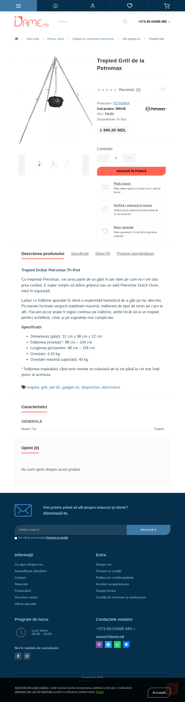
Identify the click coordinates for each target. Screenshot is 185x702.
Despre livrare (106, 590)
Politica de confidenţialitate (115, 577)
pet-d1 (54, 387)
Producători (23, 590)
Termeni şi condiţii (57, 537)
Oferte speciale (25, 604)
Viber (99, 644)
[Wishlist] (163, 89)
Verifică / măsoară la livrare (133, 205)
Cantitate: (105, 149)
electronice (111, 387)
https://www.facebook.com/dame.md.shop (18, 656)
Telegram (108, 644)
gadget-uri (70, 387)
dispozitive (90, 387)
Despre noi (103, 564)
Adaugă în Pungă (131, 171)
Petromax (121, 103)
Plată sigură (122, 183)
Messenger (126, 644)
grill (44, 387)
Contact (20, 577)
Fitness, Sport (55, 39)
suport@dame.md (110, 636)
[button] (92, 5)
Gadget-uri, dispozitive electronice (93, 39)
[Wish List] (129, 5)
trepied (33, 387)
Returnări (21, 584)
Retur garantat (123, 227)
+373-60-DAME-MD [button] (114, 628)
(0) (138, 90)
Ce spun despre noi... (30, 564)
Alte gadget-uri (132, 39)
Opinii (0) (102, 253)
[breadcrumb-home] (16, 39)
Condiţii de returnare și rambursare (121, 597)
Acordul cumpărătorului (112, 584)
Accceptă (159, 692)
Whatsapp (117, 644)
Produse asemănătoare (135, 253)
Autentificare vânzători (30, 571)
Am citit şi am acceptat (43, 537)
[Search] (125, 21)
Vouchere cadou (26, 597)
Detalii (100, 692)
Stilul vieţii (33, 39)
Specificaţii (80, 253)
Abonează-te (148, 529)
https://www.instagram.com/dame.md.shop (27, 656)
